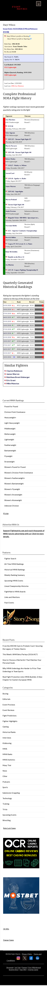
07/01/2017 (7, 345)
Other (5, 776)
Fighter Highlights (10, 721)
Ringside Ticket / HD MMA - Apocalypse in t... (23, 218)
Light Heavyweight (12, 423)
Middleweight (9, 428)
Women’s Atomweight (13, 500)
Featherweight (10, 445)
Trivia (5, 809)
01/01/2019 (7, 321)
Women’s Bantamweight (14, 483)
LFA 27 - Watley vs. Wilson (17, 165)
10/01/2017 (7, 341)
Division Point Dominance (14, 412)
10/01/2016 (7, 357)
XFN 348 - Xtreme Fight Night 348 (19, 152)
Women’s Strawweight (13, 495)
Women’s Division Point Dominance (18, 473)
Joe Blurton (10, 265)
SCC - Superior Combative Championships (22, 231)
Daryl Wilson (9, 25)
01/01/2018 (7, 337)
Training (6, 804)
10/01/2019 (7, 309)
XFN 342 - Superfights (15, 191)
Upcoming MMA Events (13, 581)
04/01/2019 (7, 317)
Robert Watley (10, 159)
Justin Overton (11, 211)
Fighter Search (10, 558)
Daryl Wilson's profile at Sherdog (18, 36)
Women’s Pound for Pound (15, 467)
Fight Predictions (10, 716)
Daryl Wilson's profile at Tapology (18, 39)
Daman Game (8, 940)
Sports (5, 787)
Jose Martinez (19, 86)
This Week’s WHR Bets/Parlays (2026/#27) (20, 654)
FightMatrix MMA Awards (15, 591)
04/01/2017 (7, 349)
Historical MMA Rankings (14, 569)
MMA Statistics (9, 760)
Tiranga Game (33, 970)
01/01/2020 (7, 305)
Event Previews (9, 705)
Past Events (9, 603)
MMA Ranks (7, 754)
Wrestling (7, 820)
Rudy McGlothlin (11, 252)
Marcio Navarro (11, 146)
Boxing (5, 694)
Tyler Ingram (10, 133)
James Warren (11, 186)
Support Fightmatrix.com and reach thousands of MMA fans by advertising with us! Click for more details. (23, 534)
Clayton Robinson (14, 371)
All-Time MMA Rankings (14, 564)
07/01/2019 (7, 313)
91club (6, 513)
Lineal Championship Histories (16, 586)
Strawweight (9, 462)
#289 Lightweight (10, 75)
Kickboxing (7, 743)
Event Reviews (8, 710)
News (5, 771)
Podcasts (6, 782)
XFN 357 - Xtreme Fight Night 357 (19, 139)
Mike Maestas (13, 383)
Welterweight (10, 434)
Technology (7, 798)
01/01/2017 (7, 353)
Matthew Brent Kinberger (18, 377)
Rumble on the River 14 (16, 257)
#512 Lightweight (10, 67)
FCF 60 (10, 126)
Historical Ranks (9, 732)
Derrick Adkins (11, 237)
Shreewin (9, 967)
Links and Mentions (12, 597)
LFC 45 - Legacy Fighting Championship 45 (23, 270)
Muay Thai (7, 765)
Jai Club (18, 967)
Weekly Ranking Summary (14, 575)
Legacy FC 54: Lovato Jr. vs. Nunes (20, 244)
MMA (5, 749)
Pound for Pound (11, 406)
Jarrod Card (10, 173)
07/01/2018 (7, 329)
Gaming (6, 727)
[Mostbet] (21, 913)
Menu (38, 3)
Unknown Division (11, 506)
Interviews (7, 738)
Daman (24, 967)
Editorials (6, 699)
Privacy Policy (27, 954)
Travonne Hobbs (11, 226)
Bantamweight (10, 450)
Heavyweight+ (10, 417)
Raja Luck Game (9, 828)
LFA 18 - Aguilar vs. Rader (17, 178)
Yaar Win (23, 970)
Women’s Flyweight (12, 489)
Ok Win (6, 929)
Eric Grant (11, 380)
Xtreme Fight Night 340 (16, 205)
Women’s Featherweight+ (14, 478)
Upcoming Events (9, 815)
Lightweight (9, 439)
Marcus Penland (11, 199)
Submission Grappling (11, 793)
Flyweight (8, 456)
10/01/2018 (7, 325)
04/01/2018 (7, 333)
